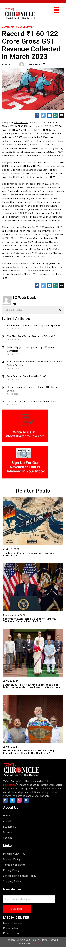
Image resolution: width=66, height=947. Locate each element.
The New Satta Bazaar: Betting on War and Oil (32, 336)
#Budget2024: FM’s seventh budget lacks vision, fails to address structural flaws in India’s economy (32, 686)
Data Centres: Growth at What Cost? (26, 376)
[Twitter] (12, 800)
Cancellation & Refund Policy (19, 875)
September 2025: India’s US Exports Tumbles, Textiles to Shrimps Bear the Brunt (29, 620)
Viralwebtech (40, 943)
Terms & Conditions (14, 864)
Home (6, 815)
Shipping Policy (12, 881)
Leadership (9, 826)
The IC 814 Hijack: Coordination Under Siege (32, 401)
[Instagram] (19, 800)
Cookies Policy (11, 859)
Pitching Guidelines (14, 853)
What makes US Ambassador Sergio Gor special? (33, 325)
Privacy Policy (11, 870)
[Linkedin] (26, 800)
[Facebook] (5, 800)
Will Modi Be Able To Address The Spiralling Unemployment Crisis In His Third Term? (28, 751)
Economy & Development (19, 26)
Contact (7, 837)
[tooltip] (37, 115)
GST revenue (21, 122)
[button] (57, 10)
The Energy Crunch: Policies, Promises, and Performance (28, 554)
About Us (8, 821)
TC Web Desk (32, 64)
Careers (7, 832)
